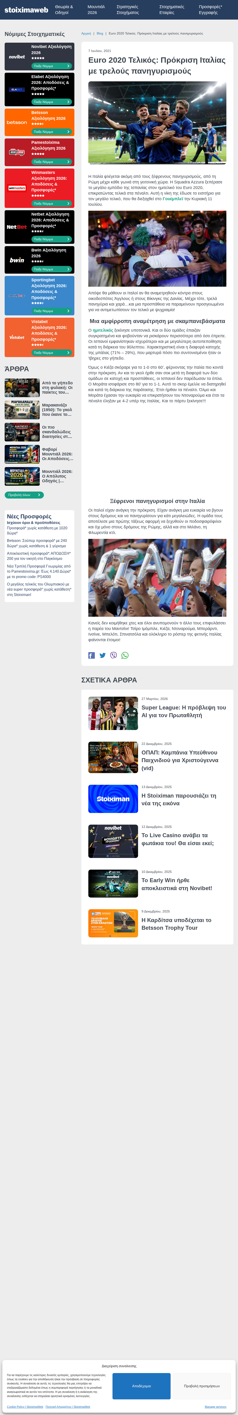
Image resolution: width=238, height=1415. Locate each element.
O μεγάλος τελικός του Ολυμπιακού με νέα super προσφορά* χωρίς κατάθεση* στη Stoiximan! (39, 589)
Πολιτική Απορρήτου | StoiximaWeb (68, 1406)
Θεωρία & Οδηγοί (64, 9)
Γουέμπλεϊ (173, 198)
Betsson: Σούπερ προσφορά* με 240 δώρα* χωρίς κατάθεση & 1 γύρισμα (37, 543)
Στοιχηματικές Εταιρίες (171, 9)
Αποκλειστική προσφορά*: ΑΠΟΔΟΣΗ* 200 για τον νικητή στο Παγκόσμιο (39, 556)
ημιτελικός (103, 330)
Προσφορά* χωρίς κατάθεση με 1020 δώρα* (37, 530)
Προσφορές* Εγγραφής (210, 9)
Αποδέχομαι (141, 1386)
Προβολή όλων (19, 495)
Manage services (215, 1406)
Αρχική (86, 33)
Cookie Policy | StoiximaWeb (25, 1406)
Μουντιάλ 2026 (96, 9)
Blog (100, 33)
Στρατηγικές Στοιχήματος (128, 9)
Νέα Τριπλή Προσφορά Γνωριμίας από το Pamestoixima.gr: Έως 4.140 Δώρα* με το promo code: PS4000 (39, 571)
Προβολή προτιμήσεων (202, 1386)
